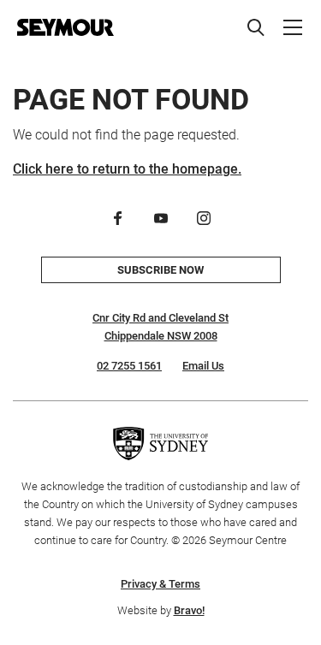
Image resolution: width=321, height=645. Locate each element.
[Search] (256, 27)
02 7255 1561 (129, 365)
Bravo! (189, 610)
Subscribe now (160, 269)
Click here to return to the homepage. (127, 169)
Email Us (203, 365)
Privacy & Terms (160, 583)
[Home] (65, 27)
